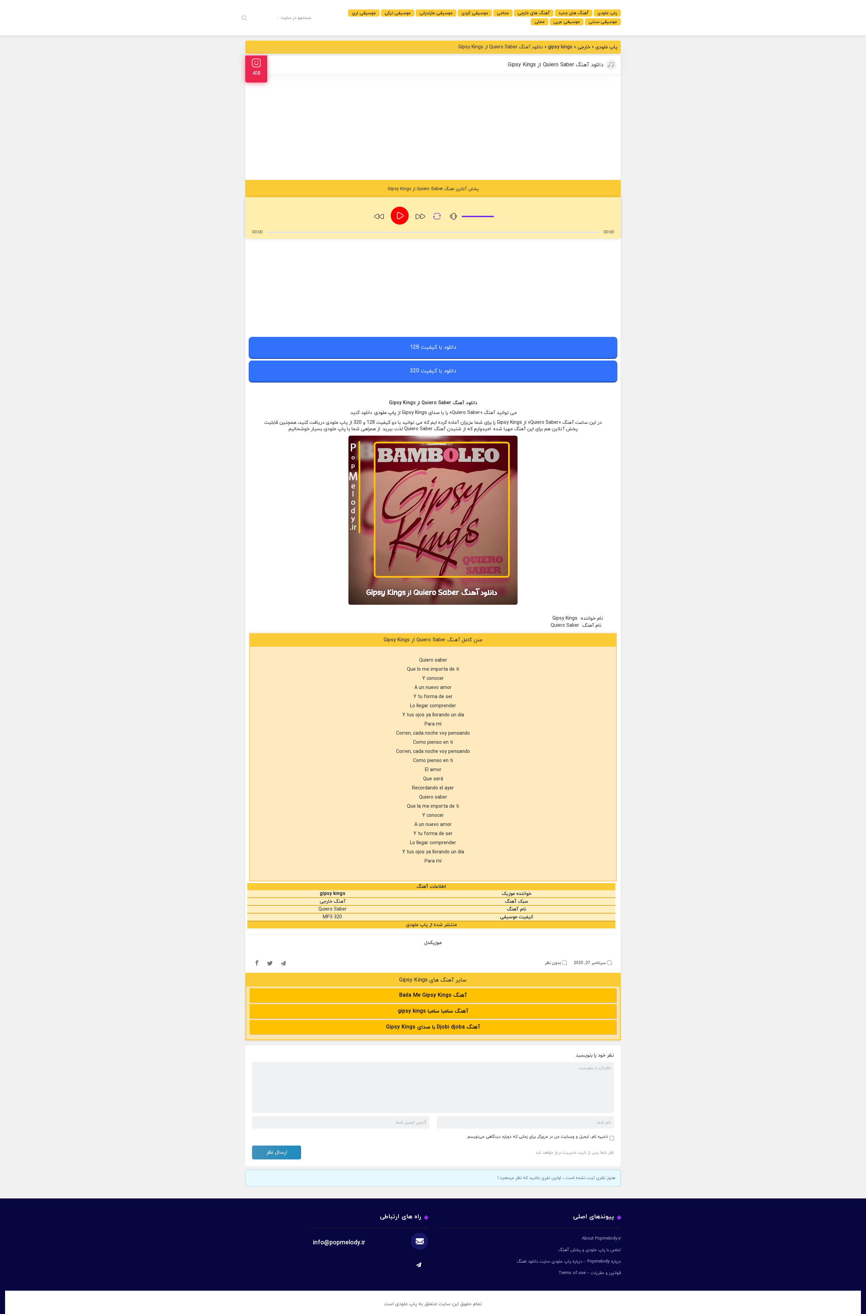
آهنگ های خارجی (534, 13)
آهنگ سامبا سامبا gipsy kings (433, 1011)
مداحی (503, 13)
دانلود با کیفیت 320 (433, 371)
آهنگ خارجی (332, 901)
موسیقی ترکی (398, 13)
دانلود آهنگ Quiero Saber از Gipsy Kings (555, 65)
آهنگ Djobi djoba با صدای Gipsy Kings (433, 1027)
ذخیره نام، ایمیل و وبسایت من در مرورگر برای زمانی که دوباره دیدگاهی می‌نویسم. (537, 1136)
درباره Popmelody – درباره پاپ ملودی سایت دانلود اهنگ (569, 1262)
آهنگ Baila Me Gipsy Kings (433, 995)
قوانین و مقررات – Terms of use (590, 1273)
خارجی (583, 47)
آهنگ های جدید (574, 13)
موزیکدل (433, 943)
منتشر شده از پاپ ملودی (431, 925)
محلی (539, 22)
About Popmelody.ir (601, 1239)
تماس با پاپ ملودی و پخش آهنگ (589, 1250)
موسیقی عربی (566, 22)
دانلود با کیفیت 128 (433, 347)
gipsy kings (560, 47)
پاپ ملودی (607, 13)
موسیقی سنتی (603, 22)
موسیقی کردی (474, 13)
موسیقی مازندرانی (436, 13)
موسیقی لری (364, 13)
